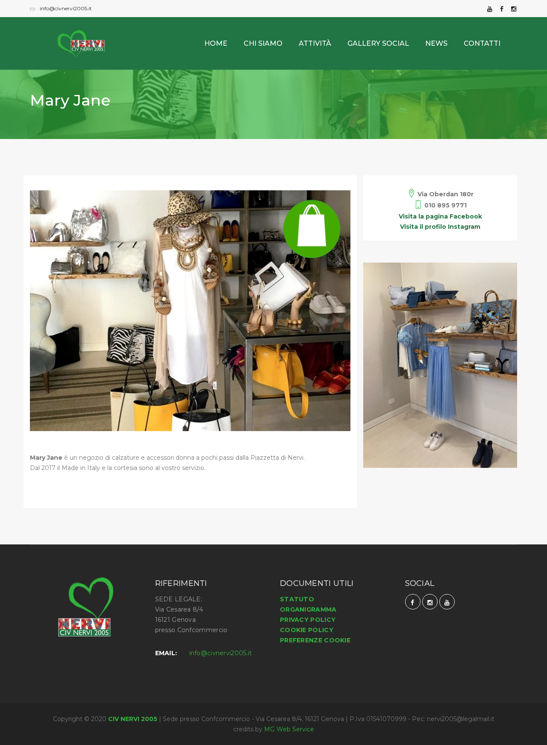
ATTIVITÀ (315, 43)
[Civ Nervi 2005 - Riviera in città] (87, 35)
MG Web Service (289, 729)
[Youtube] (489, 8)
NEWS (436, 43)
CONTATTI (482, 43)
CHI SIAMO (263, 43)
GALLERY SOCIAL (378, 43)
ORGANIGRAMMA (308, 609)
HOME (215, 43)
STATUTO (297, 599)
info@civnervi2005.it (65, 8)
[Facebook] (501, 8)
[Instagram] (513, 8)
